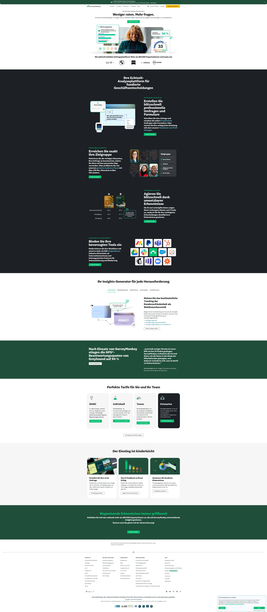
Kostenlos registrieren (173, 6)
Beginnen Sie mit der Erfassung (130, 493)
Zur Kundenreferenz (95, 363)
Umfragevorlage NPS (151, 320)
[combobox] (90, 591)
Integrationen (114, 251)
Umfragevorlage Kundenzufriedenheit (155, 322)
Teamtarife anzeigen (143, 423)
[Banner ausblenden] (265, 2)
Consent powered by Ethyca (258, 610)
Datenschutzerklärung (230, 604)
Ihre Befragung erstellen (97, 493)
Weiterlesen (153, 3)
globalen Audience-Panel (108, 168)
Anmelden (162, 6)
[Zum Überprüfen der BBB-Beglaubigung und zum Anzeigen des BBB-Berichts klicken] (117, 607)
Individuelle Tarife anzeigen (121, 421)
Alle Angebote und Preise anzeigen (133, 435)
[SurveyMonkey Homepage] (94, 6)
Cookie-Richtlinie (240, 604)
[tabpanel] (133, 313)
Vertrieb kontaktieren (154, 6)
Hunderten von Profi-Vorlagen (160, 129)
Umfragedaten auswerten (160, 491)
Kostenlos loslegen (133, 21)
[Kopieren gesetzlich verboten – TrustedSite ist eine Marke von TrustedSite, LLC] (131, 607)
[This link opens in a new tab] (166, 591)
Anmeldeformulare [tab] (154, 290)
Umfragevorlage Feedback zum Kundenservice (158, 324)
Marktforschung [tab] (134, 290)
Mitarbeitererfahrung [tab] (122, 290)
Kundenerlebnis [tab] (111, 290)
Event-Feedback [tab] (144, 290)
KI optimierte (166, 120)
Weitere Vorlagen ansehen (152, 328)
